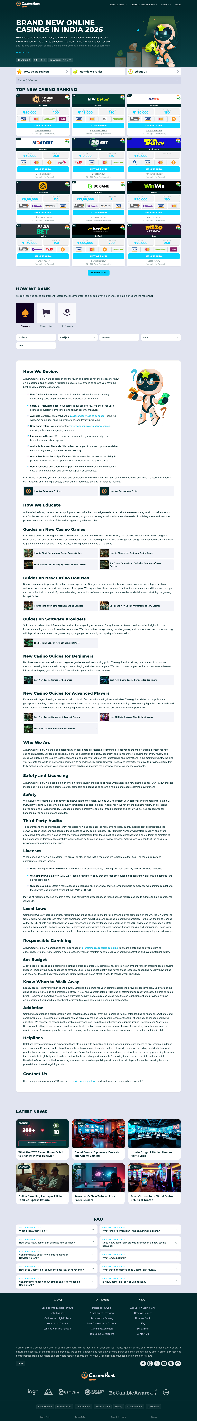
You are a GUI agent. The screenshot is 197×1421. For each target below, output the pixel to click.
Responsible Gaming (102, 1318)
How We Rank (142, 1318)
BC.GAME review (98, 217)
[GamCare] (69, 1392)
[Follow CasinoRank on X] (157, 1363)
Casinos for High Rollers (57, 1318)
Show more (97, 272)
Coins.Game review (43, 217)
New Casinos (117, 4)
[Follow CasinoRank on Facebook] (143, 1363)
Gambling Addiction (102, 1328)
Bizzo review (154, 260)
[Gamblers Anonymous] (48, 1392)
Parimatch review (154, 173)
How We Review (143, 1313)
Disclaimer (143, 1328)
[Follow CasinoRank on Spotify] (171, 1363)
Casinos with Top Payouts (58, 1328)
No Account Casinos (57, 1323)
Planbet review (43, 260)
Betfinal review (98, 260)
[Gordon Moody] (94, 1392)
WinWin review (154, 217)
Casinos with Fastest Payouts (57, 1307)
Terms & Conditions (118, 1417)
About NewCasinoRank (142, 1307)
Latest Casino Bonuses (142, 4)
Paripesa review (154, 130)
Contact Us (143, 1333)
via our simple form (85, 1081)
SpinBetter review (98, 130)
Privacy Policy (80, 1417)
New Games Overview (102, 1313)
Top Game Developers (102, 1333)
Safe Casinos (58, 1313)
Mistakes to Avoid (102, 1307)
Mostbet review (43, 173)
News (178, 4)
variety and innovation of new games (89, 426)
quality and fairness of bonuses (86, 415)
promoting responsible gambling (100, 947)
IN (19, 1363)
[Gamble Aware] (133, 1392)
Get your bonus (43, 126)
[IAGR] (33, 1392)
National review (43, 130)
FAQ (143, 1323)
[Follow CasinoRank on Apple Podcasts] (178, 1363)
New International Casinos (101, 1323)
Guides (165, 4)
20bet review (98, 173)
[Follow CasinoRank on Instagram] (150, 1363)
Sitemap (154, 1417)
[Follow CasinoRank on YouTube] (164, 1363)
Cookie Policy (45, 1417)
